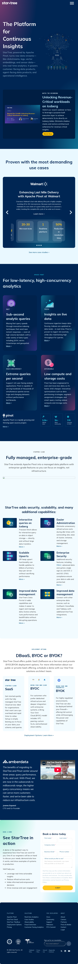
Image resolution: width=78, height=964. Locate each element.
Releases (49, 925)
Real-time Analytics (31, 917)
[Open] (72, 3)
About (63, 917)
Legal (63, 930)
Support (49, 922)
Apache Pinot (12, 917)
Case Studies (29, 919)
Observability (29, 922)
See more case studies (38, 252)
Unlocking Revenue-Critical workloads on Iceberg (57, 101)
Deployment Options (14, 925)
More (8, 346)
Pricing (9, 927)
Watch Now (48, 134)
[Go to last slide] (7, 212)
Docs (48, 917)
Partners (64, 922)
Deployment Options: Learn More (38, 735)
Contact (63, 927)
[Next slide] (70, 212)
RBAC (59, 565)
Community (50, 919)
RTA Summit (51, 927)
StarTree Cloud (39, 452)
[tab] (36, 245)
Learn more (38, 214)
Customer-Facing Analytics (34, 927)
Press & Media (66, 925)
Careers (63, 919)
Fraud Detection (30, 925)
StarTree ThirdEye (13, 922)
